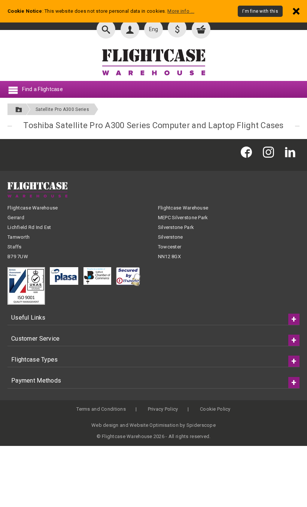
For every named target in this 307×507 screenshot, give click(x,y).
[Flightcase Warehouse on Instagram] (270, 152)
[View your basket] (201, 29)
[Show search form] (106, 29)
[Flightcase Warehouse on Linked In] (292, 152)
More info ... (180, 11)
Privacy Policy (163, 409)
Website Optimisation (154, 425)
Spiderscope (201, 425)
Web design (105, 425)
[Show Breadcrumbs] (18, 109)
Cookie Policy (215, 409)
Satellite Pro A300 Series (62, 109)
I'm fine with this (260, 11)
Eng (153, 29)
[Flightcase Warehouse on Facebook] (248, 152)
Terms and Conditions (101, 409)
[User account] (130, 29)
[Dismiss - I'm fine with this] (296, 11)
